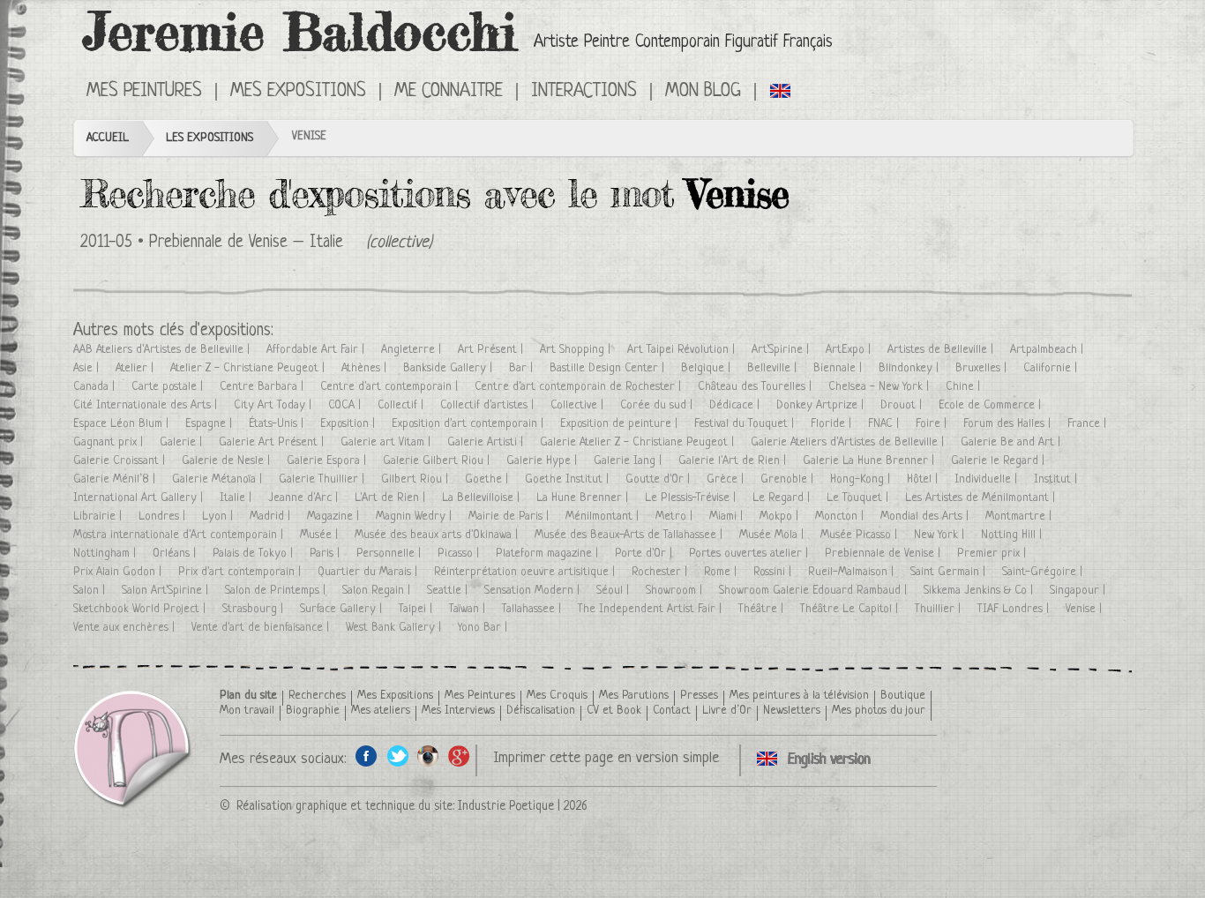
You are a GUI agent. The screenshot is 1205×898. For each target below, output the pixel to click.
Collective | (578, 405)
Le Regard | (782, 498)
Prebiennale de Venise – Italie (246, 243)
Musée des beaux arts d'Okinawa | (438, 535)
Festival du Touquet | (745, 423)
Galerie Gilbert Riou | (438, 461)
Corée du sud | (658, 405)
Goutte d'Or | (659, 479)
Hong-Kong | (862, 479)
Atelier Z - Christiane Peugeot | (249, 368)
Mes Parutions (634, 695)
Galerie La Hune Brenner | (870, 461)
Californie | (1052, 368)
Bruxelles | (982, 368)
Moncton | (841, 516)
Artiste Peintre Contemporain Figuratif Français (683, 43)
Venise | (1085, 609)
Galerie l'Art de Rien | (734, 461)
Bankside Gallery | (449, 368)
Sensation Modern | (533, 590)
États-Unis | (278, 423)
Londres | (163, 516)
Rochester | (661, 572)
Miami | (727, 516)
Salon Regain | (378, 590)
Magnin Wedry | (415, 516)
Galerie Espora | (328, 461)
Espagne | (210, 423)
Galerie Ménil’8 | (116, 479)
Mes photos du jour (878, 710)
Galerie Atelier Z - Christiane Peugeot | (638, 442)
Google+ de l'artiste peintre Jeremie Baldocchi (459, 756)
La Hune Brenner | (584, 498)
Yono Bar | (484, 627)
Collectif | (402, 405)
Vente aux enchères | (125, 627)
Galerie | (183, 442)
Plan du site (248, 695)
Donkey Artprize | (821, 405)
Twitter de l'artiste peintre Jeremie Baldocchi (397, 756)
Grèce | (727, 479)
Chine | (965, 386)
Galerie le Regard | (999, 461)
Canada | (95, 386)
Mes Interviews (458, 710)
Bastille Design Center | (609, 368)
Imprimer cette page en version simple (606, 758)
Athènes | (365, 368)
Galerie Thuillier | (323, 479)
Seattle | (449, 590)
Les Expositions (209, 138)
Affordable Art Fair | (317, 349)
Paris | (326, 553)
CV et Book (614, 710)
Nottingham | (106, 553)
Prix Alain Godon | (119, 572)
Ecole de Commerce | (991, 405)
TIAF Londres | (1014, 609)
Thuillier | (939, 609)
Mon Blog (703, 92)
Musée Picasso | (860, 535)
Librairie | (99, 516)
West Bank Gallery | (395, 627)
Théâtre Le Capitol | (851, 609)
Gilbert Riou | (416, 479)
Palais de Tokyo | (254, 553)
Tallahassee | (533, 609)
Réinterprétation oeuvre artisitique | (526, 572)
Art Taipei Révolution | (682, 349)
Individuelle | (987, 479)
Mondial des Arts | (926, 516)
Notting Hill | (1013, 535)
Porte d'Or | (645, 553)
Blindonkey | (910, 368)
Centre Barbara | (263, 386)
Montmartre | (1020, 516)
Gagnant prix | (109, 442)
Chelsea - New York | (880, 386)
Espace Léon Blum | (122, 423)
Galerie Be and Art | (1012, 442)
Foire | (933, 423)
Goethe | (488, 479)
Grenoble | (788, 479)
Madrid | (272, 516)
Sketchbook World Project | (141, 609)
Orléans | (176, 553)
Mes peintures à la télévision (799, 695)
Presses (699, 695)
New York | (941, 535)
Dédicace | (736, 405)
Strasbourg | (254, 609)
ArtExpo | (850, 349)
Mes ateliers (380, 710)
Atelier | (136, 368)
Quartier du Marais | (369, 572)
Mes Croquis (557, 695)
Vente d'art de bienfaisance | (262, 627)
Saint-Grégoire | (1044, 572)
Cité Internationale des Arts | (147, 405)
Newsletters (791, 710)
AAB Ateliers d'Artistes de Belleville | (163, 349)
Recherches (317, 695)
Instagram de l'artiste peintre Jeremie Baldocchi (428, 756)
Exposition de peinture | (620, 423)
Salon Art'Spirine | (167, 590)
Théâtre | (762, 609)
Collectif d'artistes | (488, 405)
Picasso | (460, 553)
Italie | (237, 498)
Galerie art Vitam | (387, 442)
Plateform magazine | (549, 553)
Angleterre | (413, 349)
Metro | (675, 516)
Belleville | (773, 368)
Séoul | (614, 590)
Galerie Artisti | (487, 442)
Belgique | (707, 368)
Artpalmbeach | (1048, 349)
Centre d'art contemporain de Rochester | (580, 386)
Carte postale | (168, 386)
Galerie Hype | (543, 461)
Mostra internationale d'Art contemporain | (180, 535)
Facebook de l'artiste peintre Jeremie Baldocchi (367, 756)
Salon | (91, 590)
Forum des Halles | (1008, 423)
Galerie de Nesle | (227, 461)
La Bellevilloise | (482, 498)
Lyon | (219, 516)
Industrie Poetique (506, 806)
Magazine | (335, 516)
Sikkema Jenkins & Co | (980, 590)
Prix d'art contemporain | (241, 572)
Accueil (107, 138)
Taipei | (417, 609)
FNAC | (885, 423)
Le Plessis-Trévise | (692, 498)
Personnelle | (390, 553)
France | (1088, 423)
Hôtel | (924, 479)
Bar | (522, 368)
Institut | (1057, 479)
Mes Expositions (395, 695)
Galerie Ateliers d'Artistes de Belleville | (849, 442)
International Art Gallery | (139, 498)
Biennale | (839, 368)
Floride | (833, 423)
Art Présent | (492, 349)
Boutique (902, 695)
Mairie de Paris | (510, 516)
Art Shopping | (577, 349)
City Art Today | (274, 405)
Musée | (320, 535)
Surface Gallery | (342, 609)
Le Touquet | (859, 498)
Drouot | (902, 405)
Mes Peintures (480, 695)
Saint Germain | (949, 572)
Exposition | (349, 423)
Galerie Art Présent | (273, 442)
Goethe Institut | (568, 479)
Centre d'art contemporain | (390, 386)
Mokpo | (781, 516)
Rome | (722, 572)
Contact (672, 710)
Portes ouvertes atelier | (750, 553)
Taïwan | (469, 609)
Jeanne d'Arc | (304, 498)
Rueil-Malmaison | (852, 572)
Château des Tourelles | (756, 386)
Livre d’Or (727, 710)
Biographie (313, 710)
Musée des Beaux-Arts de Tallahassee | (630, 535)
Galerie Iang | (629, 461)
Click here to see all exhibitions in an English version (781, 90)
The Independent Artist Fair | (651, 609)
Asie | (87, 368)
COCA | (346, 405)
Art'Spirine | (782, 349)
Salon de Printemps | (277, 590)
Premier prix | (993, 553)
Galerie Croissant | (120, 461)
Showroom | (676, 590)
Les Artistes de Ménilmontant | (982, 498)
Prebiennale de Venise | (884, 553)
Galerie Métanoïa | (219, 479)
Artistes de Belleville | (942, 349)
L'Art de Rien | (392, 498)
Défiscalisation (540, 710)
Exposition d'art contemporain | (469, 423)
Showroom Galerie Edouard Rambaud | (814, 590)
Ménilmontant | (603, 516)
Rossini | (774, 572)
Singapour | (1079, 590)
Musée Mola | (773, 535)
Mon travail (247, 710)
